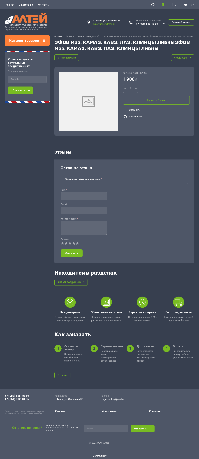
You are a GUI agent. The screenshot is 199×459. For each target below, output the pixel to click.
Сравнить (134, 109)
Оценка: (65, 239)
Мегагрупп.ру (99, 456)
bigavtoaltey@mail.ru (104, 24)
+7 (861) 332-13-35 (17, 399)
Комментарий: (69, 219)
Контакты (43, 4)
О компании (26, 4)
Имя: (64, 190)
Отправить (18, 90)
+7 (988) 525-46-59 (147, 23)
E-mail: (64, 204)
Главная (9, 4)
